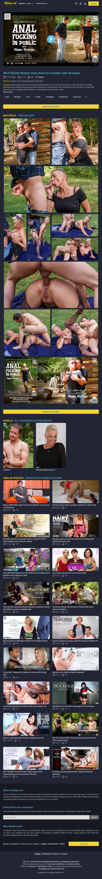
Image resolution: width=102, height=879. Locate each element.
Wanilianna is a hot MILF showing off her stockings (73, 706)
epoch (36, 844)
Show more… (8, 92)
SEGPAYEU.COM (44, 866)
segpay (44, 844)
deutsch (55, 854)
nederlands (46, 854)
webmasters (53, 844)
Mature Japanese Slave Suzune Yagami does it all (23, 738)
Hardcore (77, 97)
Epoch (32, 866)
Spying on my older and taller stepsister (68, 672)
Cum (28, 97)
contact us (16, 844)
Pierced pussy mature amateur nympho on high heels (74, 505)
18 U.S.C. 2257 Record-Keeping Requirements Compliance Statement (51, 862)
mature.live (42, 3)
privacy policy (74, 864)
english (38, 854)
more (30, 3)
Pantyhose (63, 97)
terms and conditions (56, 864)
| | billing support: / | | (34, 844)
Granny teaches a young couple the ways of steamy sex (75, 641)
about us (6, 844)
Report (41, 77)
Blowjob (17, 97)
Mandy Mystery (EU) (44, 470)
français (63, 854)
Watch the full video (51, 106)
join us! (93, 4)
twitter (62, 844)
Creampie (50, 97)
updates (21, 3)
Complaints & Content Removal (51, 869)
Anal (7, 97)
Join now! (84, 844)
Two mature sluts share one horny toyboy (69, 573)
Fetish (37, 97)
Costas (6, 470)
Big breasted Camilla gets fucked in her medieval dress (25, 641)
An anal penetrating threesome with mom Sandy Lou (24, 706)
